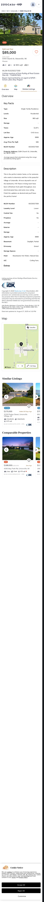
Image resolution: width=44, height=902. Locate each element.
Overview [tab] (5, 89)
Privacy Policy (23, 877)
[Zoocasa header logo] (11, 4)
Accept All (21, 885)
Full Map (33, 366)
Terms (14, 877)
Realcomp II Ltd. (20, 291)
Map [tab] (15, 89)
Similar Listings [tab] (29, 89)
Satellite (33, 327)
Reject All (21, 891)
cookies (9, 872)
